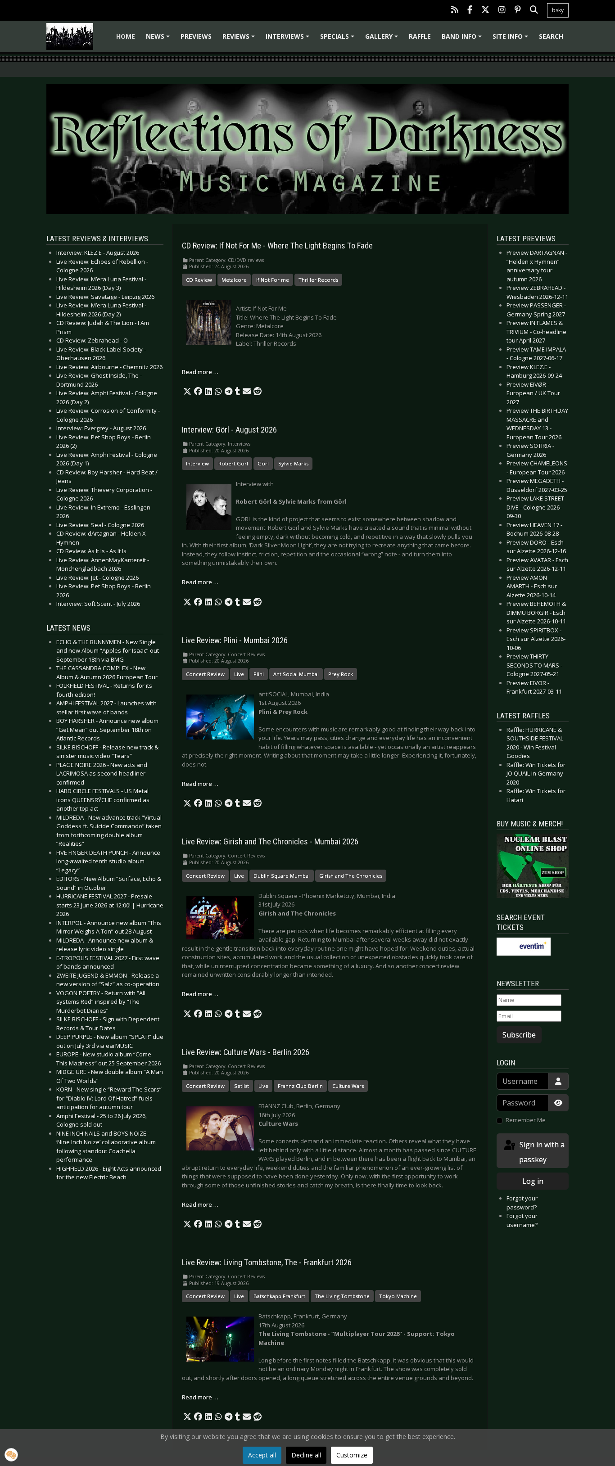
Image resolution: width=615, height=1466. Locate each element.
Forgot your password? (522, 1202)
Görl (263, 463)
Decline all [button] (306, 1455)
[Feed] (454, 10)
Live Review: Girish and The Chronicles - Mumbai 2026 (270, 842)
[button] (187, 392)
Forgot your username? (522, 1220)
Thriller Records (318, 279)
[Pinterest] (518, 10)
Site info (512, 39)
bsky (558, 10)
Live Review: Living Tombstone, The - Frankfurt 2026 (267, 1263)
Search (551, 36)
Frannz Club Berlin (300, 1086)
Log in (532, 1181)
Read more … (200, 372)
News (159, 39)
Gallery (383, 39)
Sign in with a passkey (541, 1152)
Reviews (240, 39)
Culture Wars (348, 1086)
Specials (338, 39)
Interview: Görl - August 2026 (229, 430)
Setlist (241, 1086)
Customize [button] (351, 1455)
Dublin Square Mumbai (281, 875)
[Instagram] (502, 10)
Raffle (420, 36)
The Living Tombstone (342, 1296)
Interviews (289, 39)
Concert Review (205, 674)
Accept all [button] (262, 1455)
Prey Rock (340, 674)
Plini (258, 674)
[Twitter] (485, 10)
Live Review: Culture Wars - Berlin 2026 (245, 1052)
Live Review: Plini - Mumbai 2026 (235, 640)
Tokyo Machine (398, 1296)
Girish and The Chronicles (350, 875)
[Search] (534, 10)
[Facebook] (469, 10)
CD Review (199, 279)
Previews (196, 36)
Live (239, 674)
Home (125, 36)
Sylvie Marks (293, 463)
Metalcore (234, 279)
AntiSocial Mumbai (296, 674)
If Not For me (272, 279)
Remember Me (526, 1120)
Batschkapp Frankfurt (279, 1296)
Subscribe (519, 1035)
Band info (463, 39)
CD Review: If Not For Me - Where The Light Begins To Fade (277, 246)
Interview (197, 463)
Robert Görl (233, 463)
